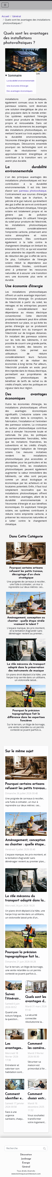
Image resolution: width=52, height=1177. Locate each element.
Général (16, 16)
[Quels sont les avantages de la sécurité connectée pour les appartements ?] (36, 986)
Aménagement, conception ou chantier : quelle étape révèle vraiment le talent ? (26, 621)
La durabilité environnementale (20, 80)
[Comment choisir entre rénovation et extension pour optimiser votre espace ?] (37, 1084)
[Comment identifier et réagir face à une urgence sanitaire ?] (14, 1084)
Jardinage (26, 1159)
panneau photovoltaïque (32, 190)
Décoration (26, 1155)
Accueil (5, 16)
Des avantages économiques (19, 91)
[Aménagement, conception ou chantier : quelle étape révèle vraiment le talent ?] (26, 603)
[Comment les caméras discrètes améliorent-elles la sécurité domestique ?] (37, 1033)
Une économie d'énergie (17, 86)
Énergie (26, 1163)
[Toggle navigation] (5, 5)
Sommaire (15, 75)
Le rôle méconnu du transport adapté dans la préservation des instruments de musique (26, 667)
